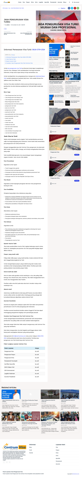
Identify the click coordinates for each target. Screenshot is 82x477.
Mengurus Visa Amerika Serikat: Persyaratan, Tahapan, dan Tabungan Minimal (49, 424)
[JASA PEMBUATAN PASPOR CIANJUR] (50, 394)
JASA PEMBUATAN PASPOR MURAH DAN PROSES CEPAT (68, 423)
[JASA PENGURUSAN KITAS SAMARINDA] (67, 59)
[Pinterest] (75, 8)
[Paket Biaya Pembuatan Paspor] (67, 46)
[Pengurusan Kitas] (65, 168)
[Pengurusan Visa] (65, 142)
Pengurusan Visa (54, 152)
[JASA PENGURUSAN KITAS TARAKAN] (67, 53)
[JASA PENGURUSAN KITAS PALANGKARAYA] (67, 65)
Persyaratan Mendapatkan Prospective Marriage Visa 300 (29, 423)
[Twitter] (72, 8)
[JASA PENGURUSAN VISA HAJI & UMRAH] (57, 50)
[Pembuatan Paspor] (65, 116)
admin (8, 24)
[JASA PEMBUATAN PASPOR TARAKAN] (69, 394)
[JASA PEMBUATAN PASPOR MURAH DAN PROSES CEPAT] (69, 416)
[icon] (3, 8)
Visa (9, 8)
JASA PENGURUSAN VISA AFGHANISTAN (26, 34)
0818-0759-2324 (38, 50)
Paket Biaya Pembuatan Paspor (30, 400)
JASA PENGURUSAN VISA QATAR (9, 34)
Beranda (6, 8)
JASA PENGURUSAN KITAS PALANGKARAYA (75, 65)
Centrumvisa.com (75, 473)
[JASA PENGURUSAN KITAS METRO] (67, 103)
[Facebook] (69, 8)
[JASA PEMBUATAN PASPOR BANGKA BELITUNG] (11, 416)
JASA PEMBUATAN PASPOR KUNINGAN (59, 102)
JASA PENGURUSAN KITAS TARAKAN (74, 53)
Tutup (12, 54)
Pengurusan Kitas (55, 178)
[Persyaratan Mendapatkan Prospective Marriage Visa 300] (30, 416)
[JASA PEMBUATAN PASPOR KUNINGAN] (51, 103)
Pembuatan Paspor (55, 126)
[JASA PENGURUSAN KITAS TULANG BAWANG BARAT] (57, 76)
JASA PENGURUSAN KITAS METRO (75, 102)
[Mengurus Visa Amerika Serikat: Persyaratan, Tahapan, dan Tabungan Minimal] (50, 416)
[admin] (4, 24)
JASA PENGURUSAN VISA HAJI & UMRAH (56, 58)
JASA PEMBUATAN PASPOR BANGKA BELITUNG (9, 423)
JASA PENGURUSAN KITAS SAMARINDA (74, 59)
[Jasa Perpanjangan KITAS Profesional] (73, 76)
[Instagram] (7, 462)
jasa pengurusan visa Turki (14, 68)
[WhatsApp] (78, 8)
